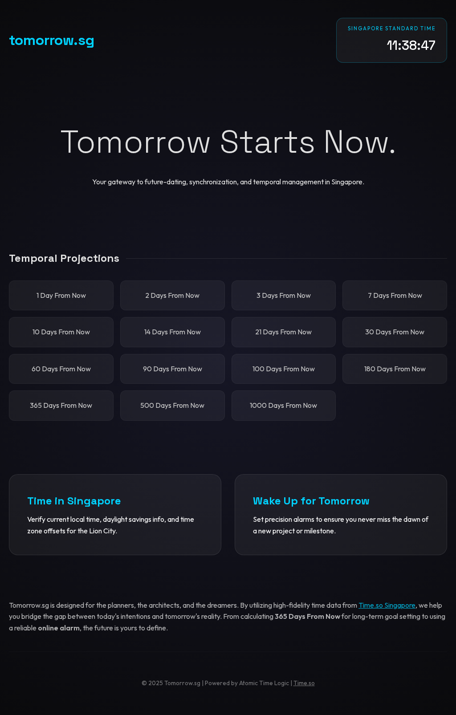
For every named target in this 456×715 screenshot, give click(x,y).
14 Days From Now (172, 331)
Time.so (304, 683)
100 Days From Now (283, 368)
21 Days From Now (283, 331)
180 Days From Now (395, 368)
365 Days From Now (61, 405)
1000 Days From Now (283, 405)
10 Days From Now (61, 331)
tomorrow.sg (51, 40)
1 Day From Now (61, 295)
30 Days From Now (394, 331)
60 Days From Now (61, 368)
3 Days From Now (283, 295)
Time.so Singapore (386, 605)
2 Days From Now (172, 295)
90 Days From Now (172, 368)
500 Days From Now (172, 405)
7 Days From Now (395, 295)
